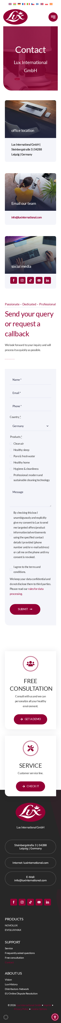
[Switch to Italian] (28, 3)
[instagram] (22, 280)
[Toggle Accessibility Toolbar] (55, 1017)
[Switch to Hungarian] (14, 3)
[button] (6, 1017)
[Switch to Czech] (33, 3)
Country (15, 417)
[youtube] (39, 280)
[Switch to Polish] (46, 3)
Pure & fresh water (24, 456)
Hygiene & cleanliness (26, 468)
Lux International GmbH (28, 1005)
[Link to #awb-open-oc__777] (53, 17)
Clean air (19, 443)
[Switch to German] (19, 3)
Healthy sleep (21, 450)
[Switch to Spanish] (51, 3)
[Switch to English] (10, 3)
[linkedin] (47, 280)
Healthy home (22, 462)
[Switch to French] (23, 3)
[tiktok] (30, 280)
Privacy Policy (21, 1009)
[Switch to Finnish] (37, 3)
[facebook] (13, 280)
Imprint (47, 1005)
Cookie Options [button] (39, 1009)
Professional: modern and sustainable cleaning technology (32, 477)
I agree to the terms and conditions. (27, 569)
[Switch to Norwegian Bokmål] (42, 3)
